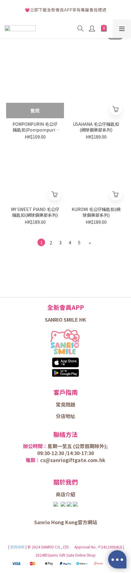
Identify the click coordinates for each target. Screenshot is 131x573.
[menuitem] (41, 242)
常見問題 (65, 404)
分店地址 (65, 416)
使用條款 (18, 546)
